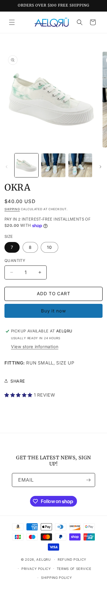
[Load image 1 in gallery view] (26, 165)
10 (49, 247)
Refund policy (72, 559)
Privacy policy (36, 569)
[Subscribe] (88, 480)
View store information (34, 346)
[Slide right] (100, 166)
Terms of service (74, 569)
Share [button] (17, 381)
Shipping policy (56, 578)
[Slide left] (6, 166)
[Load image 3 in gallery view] (80, 165)
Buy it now (53, 311)
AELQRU (43, 559)
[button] (11, 22)
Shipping (12, 209)
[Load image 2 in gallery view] (53, 165)
